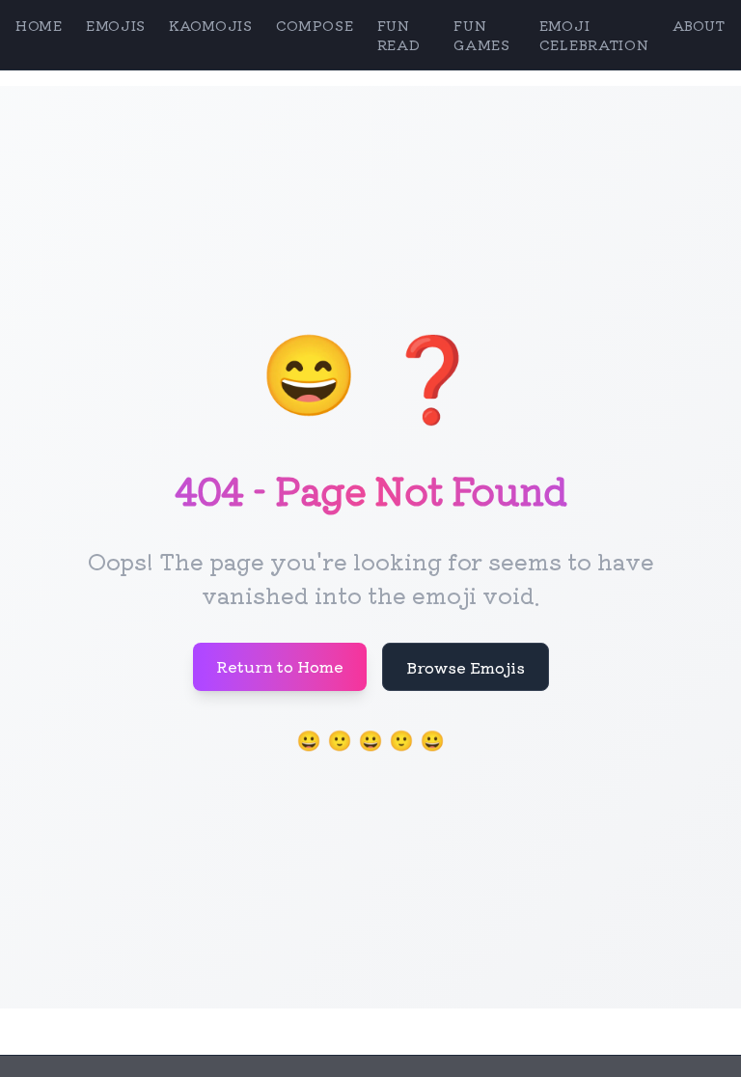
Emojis (116, 25)
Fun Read (399, 34)
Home (39, 25)
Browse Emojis (465, 666)
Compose (315, 25)
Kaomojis (211, 25)
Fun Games (481, 34)
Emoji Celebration (594, 34)
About (699, 25)
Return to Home (279, 665)
